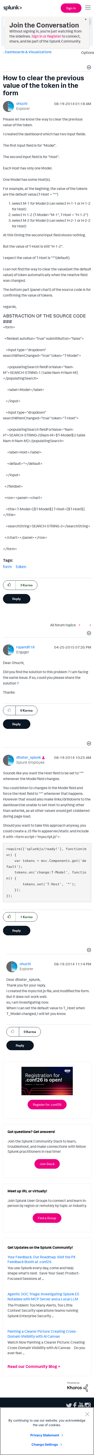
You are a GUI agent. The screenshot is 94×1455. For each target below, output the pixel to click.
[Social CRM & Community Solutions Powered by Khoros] (77, 1386)
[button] (88, 68)
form (7, 566)
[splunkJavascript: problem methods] (80, 625)
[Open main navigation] (88, 7)
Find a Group (47, 1218)
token (21, 566)
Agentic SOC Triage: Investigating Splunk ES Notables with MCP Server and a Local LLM (43, 1296)
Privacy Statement (44, 1435)
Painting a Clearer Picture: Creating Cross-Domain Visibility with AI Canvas (42, 1334)
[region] (47, 1431)
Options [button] (86, 52)
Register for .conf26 (47, 1104)
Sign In (71, 8)
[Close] (87, 1414)
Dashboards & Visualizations (28, 52)
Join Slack (47, 1164)
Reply (16, 599)
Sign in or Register (46, 36)
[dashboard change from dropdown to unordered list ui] (89, 625)
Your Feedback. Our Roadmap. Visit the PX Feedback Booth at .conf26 (42, 1259)
